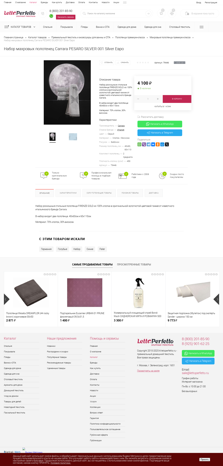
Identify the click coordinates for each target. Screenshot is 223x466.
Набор (76, 249)
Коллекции (95, 407)
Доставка (70, 2)
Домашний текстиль (14, 390)
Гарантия (94, 418)
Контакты (93, 2)
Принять (205, 459)
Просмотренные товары (134, 264)
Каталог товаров (21, 27)
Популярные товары (57, 357)
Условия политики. (60, 463)
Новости (106, 2)
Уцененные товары (56, 368)
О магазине (20, 2)
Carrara (121, 125)
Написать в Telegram (162, 132)
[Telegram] (149, 144)
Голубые (62, 249)
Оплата (81, 2)
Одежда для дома (12, 368)
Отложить (108, 62)
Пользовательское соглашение (105, 429)
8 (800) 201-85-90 (60, 11)
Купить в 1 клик (163, 107)
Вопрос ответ (96, 412)
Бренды (44, 2)
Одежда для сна (11, 374)
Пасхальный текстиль (14, 412)
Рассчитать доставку (152, 117)
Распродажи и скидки (57, 351)
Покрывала (9, 351)
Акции (116, 2)
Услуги (93, 401)
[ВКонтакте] (153, 144)
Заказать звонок (65, 17)
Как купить (57, 2)
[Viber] (144, 144)
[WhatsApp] (139, 144)
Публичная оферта (99, 435)
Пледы (7, 357)
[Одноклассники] (158, 144)
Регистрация (211, 2)
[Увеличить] (67, 92)
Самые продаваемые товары (92, 264)
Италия (120, 130)
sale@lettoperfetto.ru (195, 373)
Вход (198, 2)
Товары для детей (12, 401)
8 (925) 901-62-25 (195, 344)
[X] (167, 144)
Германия (46, 249)
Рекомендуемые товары (59, 362)
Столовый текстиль (13, 379)
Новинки (51, 346)
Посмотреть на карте (148, 370)
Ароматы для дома (13, 385)
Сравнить (125, 62)
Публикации (96, 440)
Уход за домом (11, 396)
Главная (7, 2)
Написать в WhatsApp (162, 124)
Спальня (8, 346)
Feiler (102, 249)
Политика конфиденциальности (105, 424)
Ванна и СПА (10, 362)
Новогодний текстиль (14, 407)
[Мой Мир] (162, 144)
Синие (90, 249)
